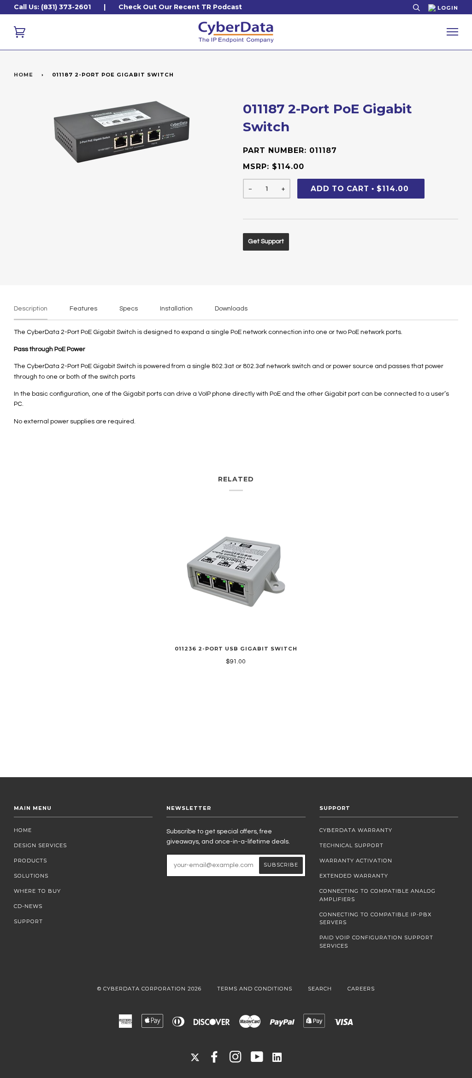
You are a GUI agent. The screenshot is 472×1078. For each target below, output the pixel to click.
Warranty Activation (355, 860)
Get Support (266, 241)
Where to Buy (37, 891)
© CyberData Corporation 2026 (149, 988)
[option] (121, 132)
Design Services (40, 845)
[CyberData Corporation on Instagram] (236, 1059)
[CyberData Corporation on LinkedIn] (277, 1057)
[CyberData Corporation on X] (195, 1057)
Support (28, 921)
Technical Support (351, 845)
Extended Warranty (353, 876)
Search (320, 988)
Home (23, 74)
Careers (361, 988)
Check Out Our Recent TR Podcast (180, 7)
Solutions (31, 876)
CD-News (28, 906)
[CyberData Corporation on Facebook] (214, 1059)
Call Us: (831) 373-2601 (52, 7)
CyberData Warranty (355, 830)
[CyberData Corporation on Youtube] (257, 1059)
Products (30, 860)
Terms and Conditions (254, 988)
